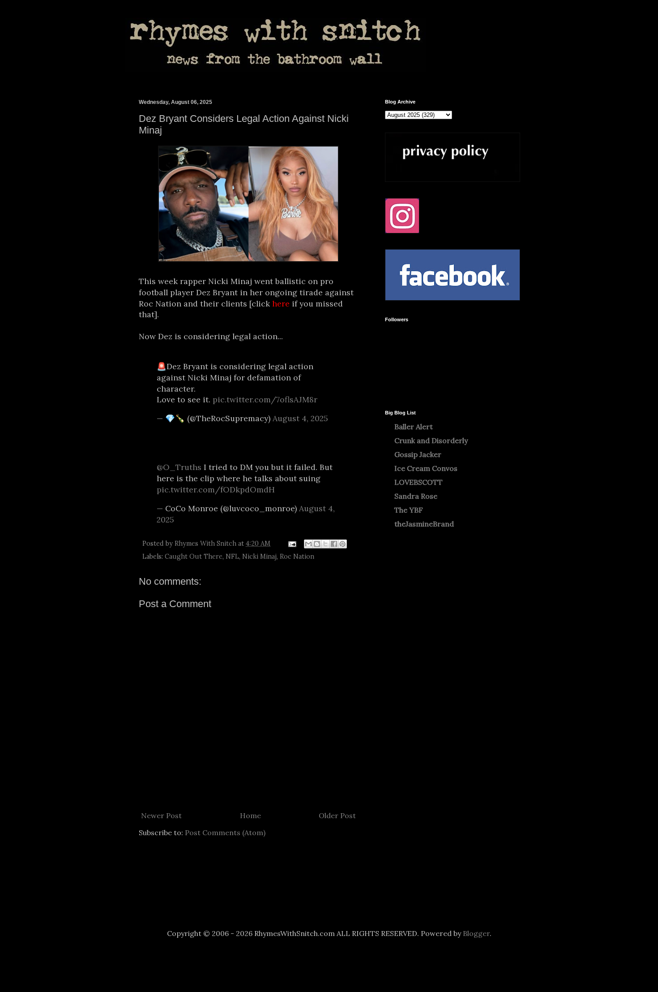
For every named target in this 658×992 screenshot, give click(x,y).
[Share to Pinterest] (342, 543)
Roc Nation (297, 556)
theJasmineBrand (424, 523)
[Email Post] (291, 543)
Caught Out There (193, 556)
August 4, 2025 (300, 418)
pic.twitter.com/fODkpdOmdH (216, 489)
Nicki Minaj (259, 556)
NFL (232, 556)
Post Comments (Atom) (225, 832)
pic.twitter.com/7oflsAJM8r (265, 399)
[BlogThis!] (316, 543)
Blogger (476, 933)
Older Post (337, 815)
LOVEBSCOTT (418, 482)
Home (250, 815)
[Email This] (308, 543)
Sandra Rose (415, 496)
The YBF (408, 509)
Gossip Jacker (417, 454)
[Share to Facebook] (333, 543)
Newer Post (161, 815)
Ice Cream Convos (425, 468)
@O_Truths (179, 467)
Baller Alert (413, 426)
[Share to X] (325, 543)
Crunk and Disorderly (431, 440)
